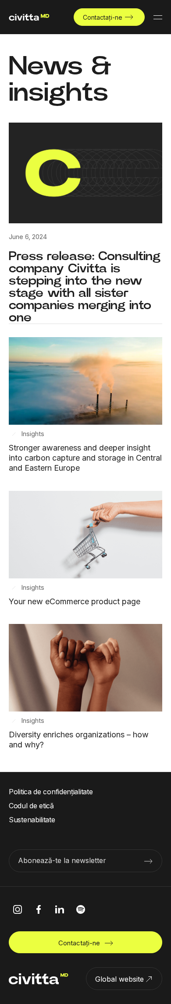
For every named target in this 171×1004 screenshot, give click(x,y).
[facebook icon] (38, 909)
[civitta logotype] (29, 17)
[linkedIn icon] (59, 909)
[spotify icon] (80, 909)
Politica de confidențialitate (51, 791)
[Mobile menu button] (158, 17)
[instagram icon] (17, 909)
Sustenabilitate (32, 819)
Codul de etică (31, 805)
